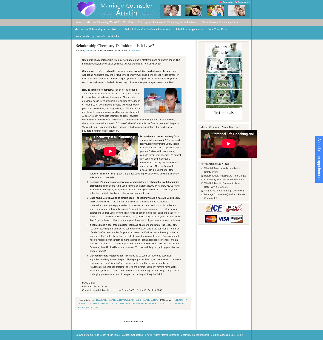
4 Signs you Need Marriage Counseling (224, 190)
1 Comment (135, 50)
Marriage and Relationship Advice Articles (97, 29)
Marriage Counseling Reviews (136, 335)
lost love (171, 304)
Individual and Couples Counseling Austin (147, 29)
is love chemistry (141, 304)
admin (89, 50)
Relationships (150, 300)
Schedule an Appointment (189, 29)
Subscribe (228, 2)
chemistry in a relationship (93, 304)
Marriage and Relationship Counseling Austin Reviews (167, 22)
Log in (240, 335)
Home (78, 22)
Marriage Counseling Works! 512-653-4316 (110, 22)
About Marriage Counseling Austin (220, 22)
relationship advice (89, 307)
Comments (243, 2)
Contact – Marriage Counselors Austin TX (97, 36)
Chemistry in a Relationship (195, 335)
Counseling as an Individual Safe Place (224, 179)
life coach (158, 304)
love (181, 304)
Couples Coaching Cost (223, 335)
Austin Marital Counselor (166, 335)
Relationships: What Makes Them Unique (225, 175)
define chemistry (120, 304)
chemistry (181, 300)
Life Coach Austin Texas (107, 335)
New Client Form (217, 29)
